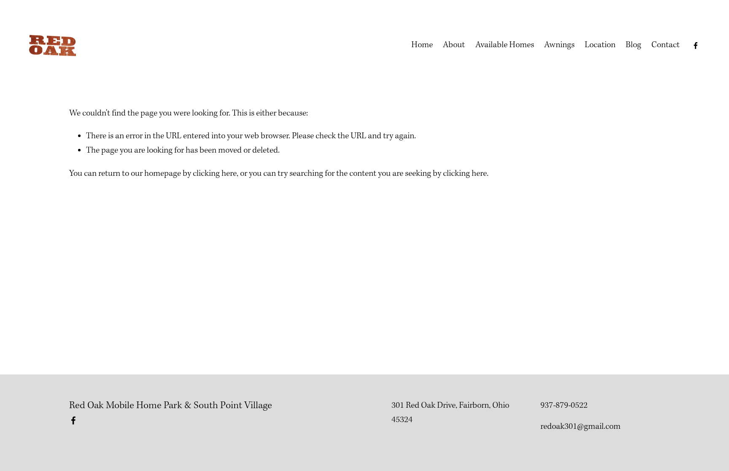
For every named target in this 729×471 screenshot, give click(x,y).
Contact (665, 45)
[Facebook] (695, 45)
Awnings (559, 45)
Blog (633, 45)
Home (422, 45)
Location (600, 45)
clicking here (215, 174)
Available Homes (504, 45)
